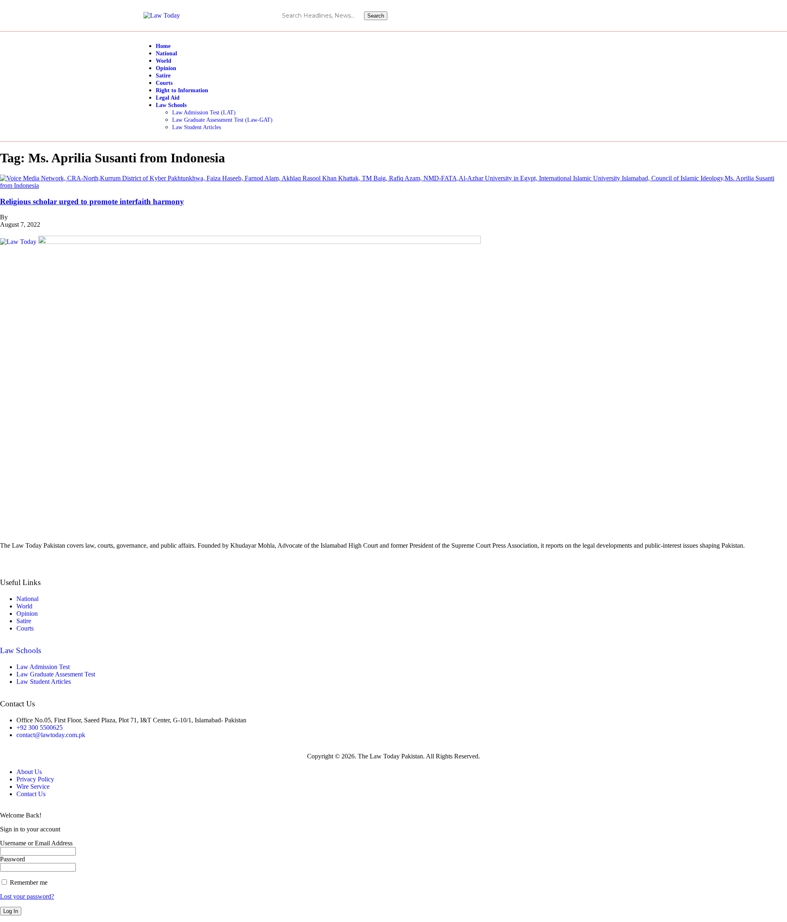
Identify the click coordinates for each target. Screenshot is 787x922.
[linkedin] (393, 567)
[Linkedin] (621, 15)
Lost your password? (27, 896)
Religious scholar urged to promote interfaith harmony (92, 201)
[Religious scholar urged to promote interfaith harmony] (393, 185)
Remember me (28, 882)
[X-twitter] (636, 15)
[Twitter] (393, 559)
